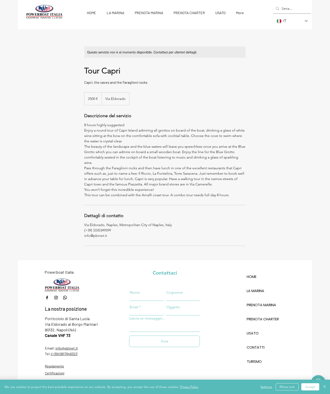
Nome (135, 292)
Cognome (174, 292)
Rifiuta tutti (287, 387)
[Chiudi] (324, 386)
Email (134, 307)
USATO (253, 333)
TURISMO (254, 361)
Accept (310, 387)
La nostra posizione (66, 309)
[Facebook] (47, 297)
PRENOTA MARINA (261, 305)
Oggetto (173, 307)
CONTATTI (255, 347)
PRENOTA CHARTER (262, 319)
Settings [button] (266, 387)
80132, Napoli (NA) (60, 329)
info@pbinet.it (66, 348)
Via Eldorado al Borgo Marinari (71, 324)
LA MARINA (255, 290)
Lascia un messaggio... (147, 318)
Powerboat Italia (59, 272)
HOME (252, 276)
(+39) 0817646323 (64, 354)
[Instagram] (56, 297)
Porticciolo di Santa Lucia (67, 318)
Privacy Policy (189, 387)
